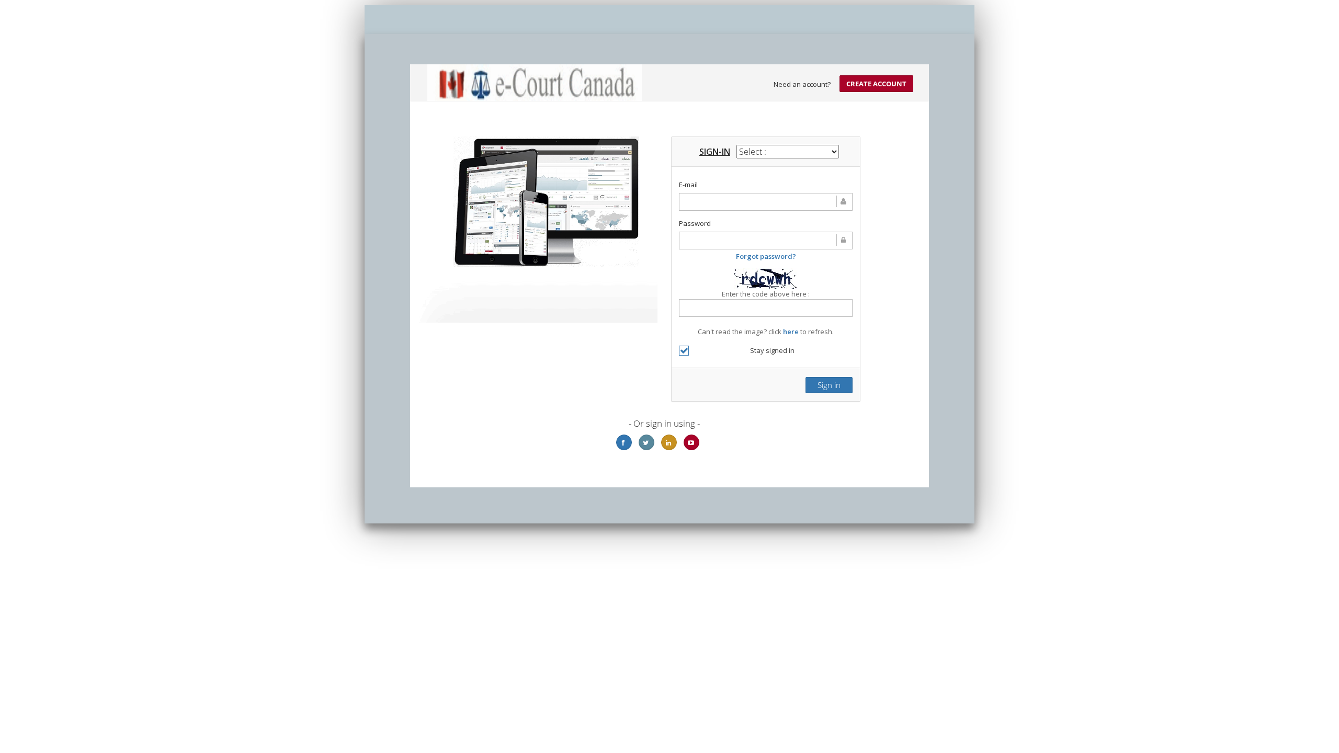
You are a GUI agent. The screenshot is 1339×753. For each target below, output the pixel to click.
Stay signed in (772, 350)
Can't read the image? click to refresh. (766, 312)
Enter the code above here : (766, 294)
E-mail (688, 184)
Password (695, 223)
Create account (876, 83)
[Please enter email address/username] (766, 202)
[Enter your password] (766, 240)
